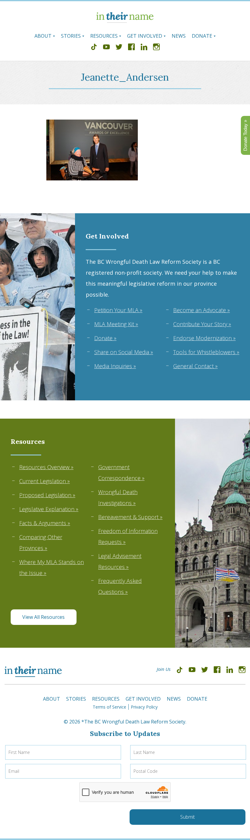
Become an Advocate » (201, 310)
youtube (106, 47)
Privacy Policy (144, 707)
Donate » (105, 338)
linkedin (144, 47)
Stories (71, 36)
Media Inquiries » (115, 366)
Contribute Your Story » (202, 324)
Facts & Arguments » (44, 523)
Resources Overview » (46, 467)
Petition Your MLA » (118, 310)
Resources (104, 36)
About (43, 36)
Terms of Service (109, 707)
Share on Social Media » (123, 352)
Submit (187, 817)
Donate (202, 36)
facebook (131, 47)
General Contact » (195, 366)
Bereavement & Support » (130, 517)
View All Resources (43, 617)
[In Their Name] (125, 21)
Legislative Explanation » (48, 509)
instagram (156, 47)
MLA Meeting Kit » (116, 324)
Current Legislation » (44, 481)
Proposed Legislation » (47, 495)
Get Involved (144, 36)
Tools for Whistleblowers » (206, 352)
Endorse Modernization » (204, 338)
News (179, 36)
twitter (119, 47)
